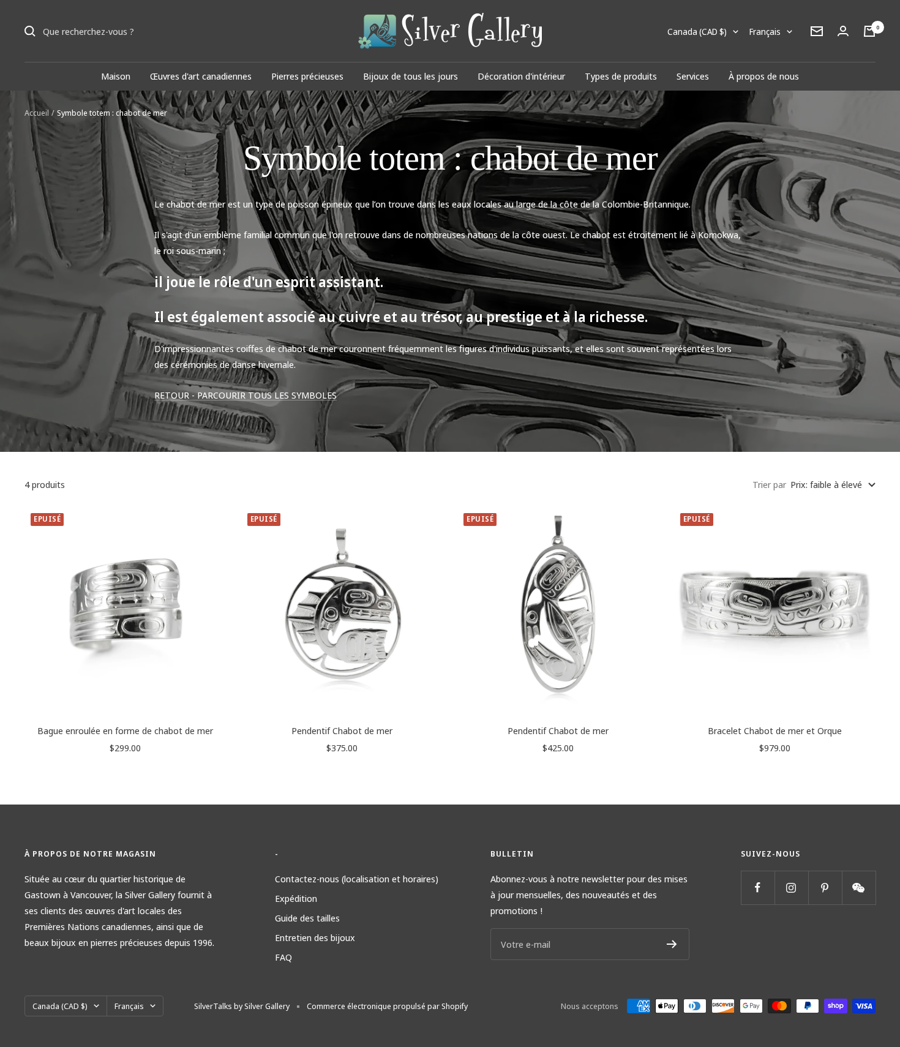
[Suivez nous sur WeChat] (859, 887)
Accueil (36, 112)
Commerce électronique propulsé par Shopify (387, 1005)
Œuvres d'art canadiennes (201, 76)
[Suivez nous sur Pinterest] (825, 887)
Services (693, 76)
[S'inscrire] (672, 944)
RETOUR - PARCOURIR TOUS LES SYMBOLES (245, 395)
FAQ (283, 957)
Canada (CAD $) (697, 31)
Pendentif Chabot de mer (341, 730)
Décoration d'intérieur (521, 76)
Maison (115, 76)
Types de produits (621, 76)
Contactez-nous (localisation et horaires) (356, 878)
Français (765, 31)
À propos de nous (764, 76)
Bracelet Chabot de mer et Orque (775, 730)
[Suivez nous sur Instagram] (791, 887)
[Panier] (869, 31)
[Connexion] (843, 31)
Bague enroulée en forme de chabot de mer (125, 730)
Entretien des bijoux (315, 937)
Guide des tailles (307, 918)
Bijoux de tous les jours (410, 76)
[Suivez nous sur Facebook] (757, 887)
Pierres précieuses (307, 76)
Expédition (296, 898)
